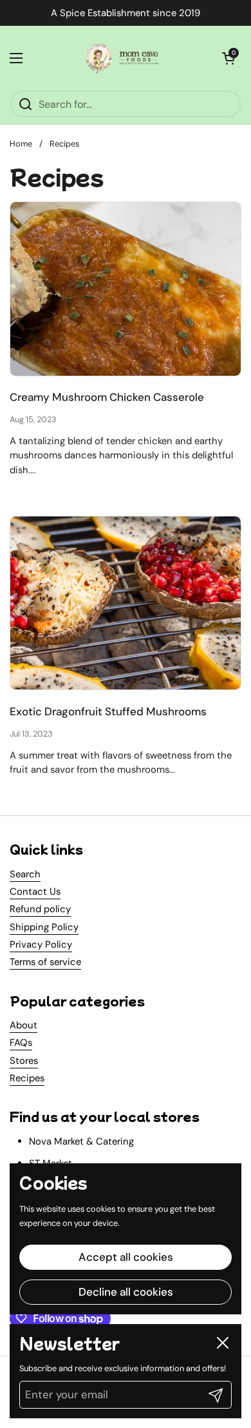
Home (21, 143)
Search (25, 874)
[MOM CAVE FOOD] (122, 58)
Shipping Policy (44, 927)
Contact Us (35, 891)
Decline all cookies (126, 1292)
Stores (24, 1060)
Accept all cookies (126, 1257)
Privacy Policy (41, 944)
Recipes (64, 143)
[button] (228, 58)
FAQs (21, 1042)
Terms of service (45, 961)
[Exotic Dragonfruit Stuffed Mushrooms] (125, 603)
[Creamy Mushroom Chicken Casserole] (125, 288)
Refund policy (40, 909)
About (23, 1025)
